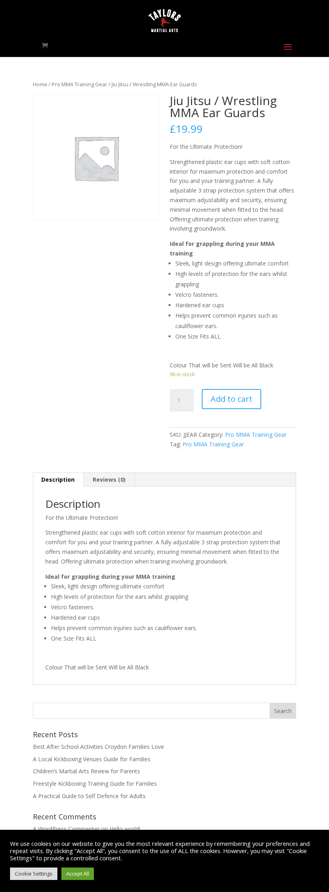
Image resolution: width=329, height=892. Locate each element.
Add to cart (231, 398)
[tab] (58, 480)
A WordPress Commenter (66, 829)
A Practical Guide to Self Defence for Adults (89, 796)
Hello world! (125, 829)
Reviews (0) (109, 479)
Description (58, 479)
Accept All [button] (77, 873)
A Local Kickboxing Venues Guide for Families (91, 759)
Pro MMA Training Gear (79, 84)
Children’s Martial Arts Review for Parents (86, 771)
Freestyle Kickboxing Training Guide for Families (95, 783)
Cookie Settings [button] (34, 873)
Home (40, 84)
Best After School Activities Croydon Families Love (98, 746)
